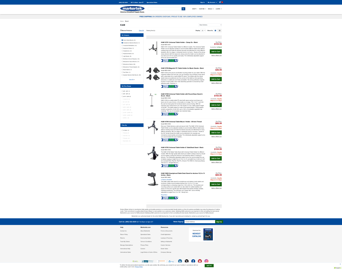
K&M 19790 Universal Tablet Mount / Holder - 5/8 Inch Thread (181, 122)
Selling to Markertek (166, 241)
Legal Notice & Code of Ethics (149, 252)
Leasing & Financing (166, 238)
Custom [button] (202, 9)
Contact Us (123, 231)
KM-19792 (168, 150)
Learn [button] (218, 9)
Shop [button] (194, 9)
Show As (210, 30)
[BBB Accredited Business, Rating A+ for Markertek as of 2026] (147, 261)
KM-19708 (168, 70)
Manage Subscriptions (126, 245)
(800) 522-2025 (123, 2)
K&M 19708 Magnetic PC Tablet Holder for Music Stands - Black (182, 68)
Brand (127, 21)
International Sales (125, 252)
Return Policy (124, 234)
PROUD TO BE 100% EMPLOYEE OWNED (187, 16)
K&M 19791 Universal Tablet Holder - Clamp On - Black (179, 42)
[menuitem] (194, 9)
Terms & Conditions (146, 241)
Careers (143, 248)
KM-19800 (168, 177)
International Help (125, 248)
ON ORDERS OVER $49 (154, 16)
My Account (211, 2)
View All (131, 79)
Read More (164, 195)
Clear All (141, 30)
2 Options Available (166, 179)
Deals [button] (210, 9)
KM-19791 (168, 44)
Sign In (202, 2)
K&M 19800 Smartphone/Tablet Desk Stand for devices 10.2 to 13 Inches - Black (183, 174)
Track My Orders (125, 241)
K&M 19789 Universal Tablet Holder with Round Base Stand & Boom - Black (182, 95)
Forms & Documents (166, 231)
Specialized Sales (152, 2)
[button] (215, 30)
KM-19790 (168, 124)
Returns (122, 238)
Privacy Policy (144, 245)
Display (198, 30)
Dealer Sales (164, 248)
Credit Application (166, 234)
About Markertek (145, 231)
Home (122, 21)
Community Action (146, 238)
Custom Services (165, 245)
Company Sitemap (166, 252)
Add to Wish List (216, 55)
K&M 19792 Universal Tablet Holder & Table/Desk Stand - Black (182, 147)
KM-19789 (168, 98)
